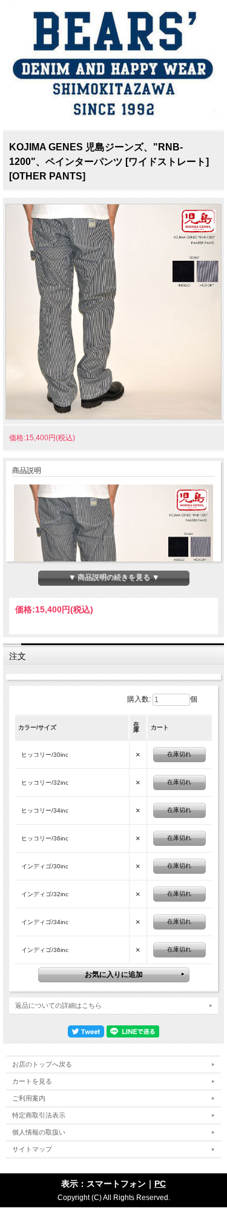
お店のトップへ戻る (42, 1064)
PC (160, 1184)
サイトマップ (32, 1149)
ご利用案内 (28, 1098)
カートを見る (32, 1081)
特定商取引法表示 (38, 1115)
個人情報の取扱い (38, 1132)
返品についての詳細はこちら (58, 1005)
